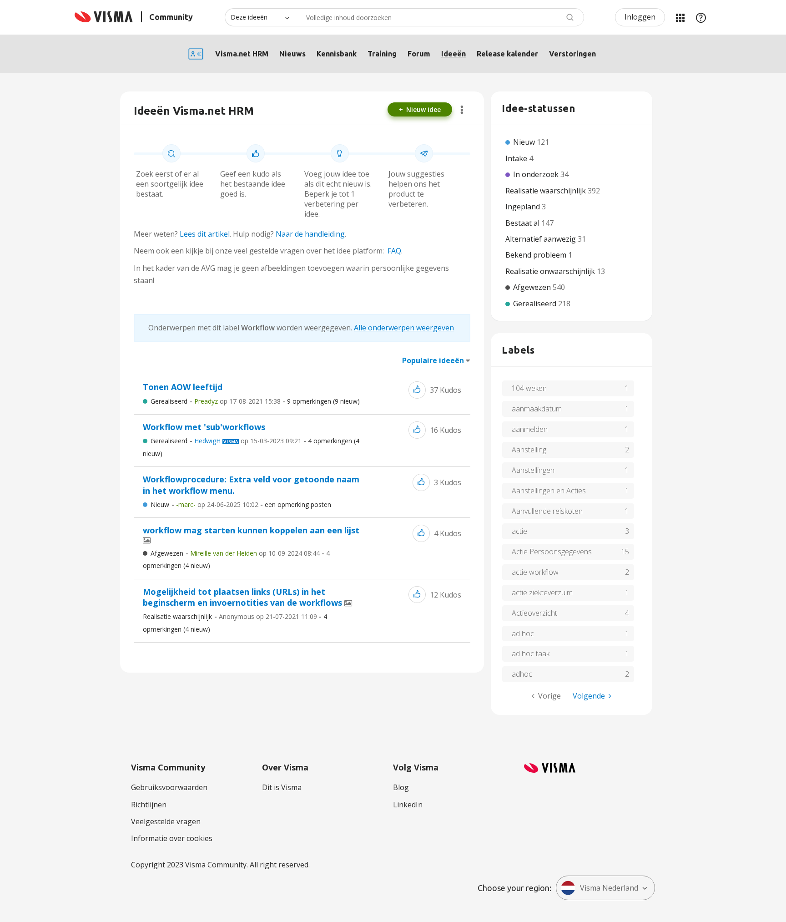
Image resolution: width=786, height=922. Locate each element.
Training (382, 54)
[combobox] (439, 17)
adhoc (522, 674)
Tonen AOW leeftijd (182, 386)
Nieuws (292, 54)
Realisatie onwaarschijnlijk (551, 271)
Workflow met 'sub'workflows (204, 426)
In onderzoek (536, 174)
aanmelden (530, 429)
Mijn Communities (680, 17)
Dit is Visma (282, 787)
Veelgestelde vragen (166, 821)
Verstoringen (572, 54)
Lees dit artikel (205, 234)
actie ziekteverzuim (542, 593)
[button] (417, 389)
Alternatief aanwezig (541, 239)
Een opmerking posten (298, 504)
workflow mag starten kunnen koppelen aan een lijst (251, 530)
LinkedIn (408, 805)
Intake (517, 158)
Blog (401, 787)
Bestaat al (523, 223)
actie (519, 531)
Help (700, 17)
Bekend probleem (536, 255)
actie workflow (535, 572)
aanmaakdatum (537, 409)
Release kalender (507, 54)
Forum (419, 54)
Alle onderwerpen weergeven (404, 328)
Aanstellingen (533, 470)
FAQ (394, 251)
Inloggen (640, 17)
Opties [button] (462, 109)
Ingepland (523, 207)
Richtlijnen (148, 805)
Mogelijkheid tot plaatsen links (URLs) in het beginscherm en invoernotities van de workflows (243, 597)
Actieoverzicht (534, 613)
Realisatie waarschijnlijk (177, 616)
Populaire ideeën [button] (433, 360)
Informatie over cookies (171, 838)
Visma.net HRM (241, 54)
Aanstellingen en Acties (549, 491)
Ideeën (453, 54)
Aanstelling (529, 450)
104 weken (529, 388)
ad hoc (523, 633)
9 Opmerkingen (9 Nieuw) (323, 401)
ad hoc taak (530, 653)
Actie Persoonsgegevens (552, 552)
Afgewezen (167, 553)
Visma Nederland (609, 888)
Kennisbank (337, 54)
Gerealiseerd (169, 401)
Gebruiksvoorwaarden (169, 787)
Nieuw (160, 504)
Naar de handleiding (310, 234)
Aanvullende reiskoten (547, 511)
